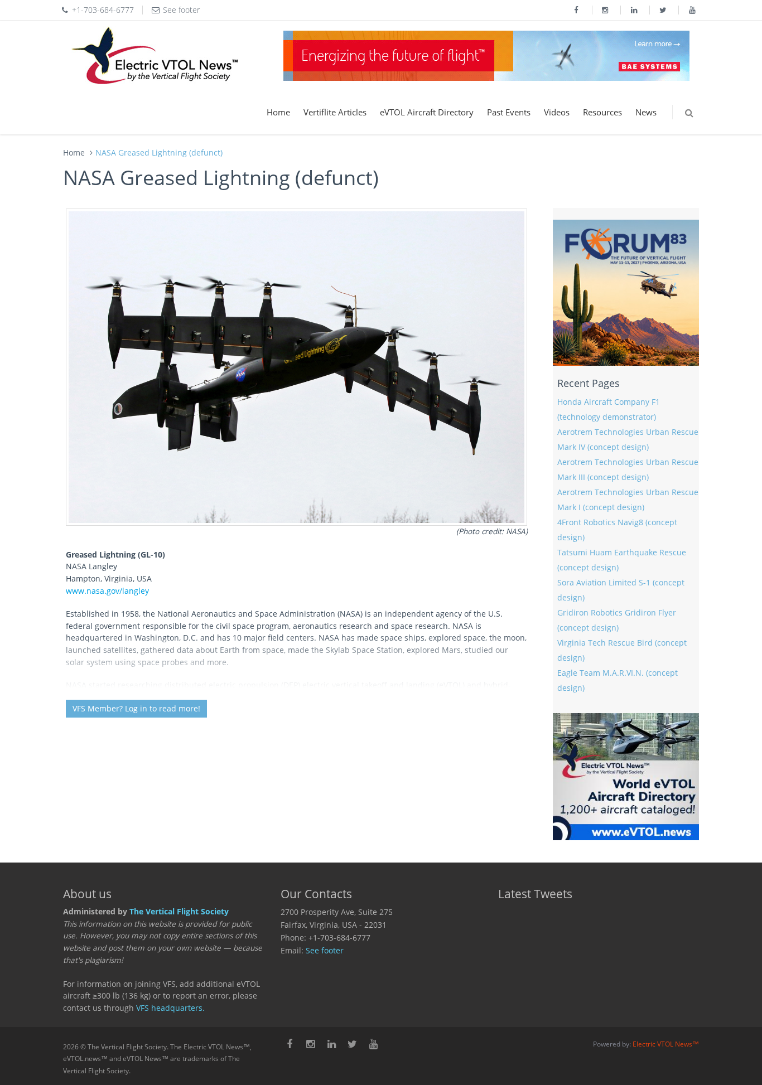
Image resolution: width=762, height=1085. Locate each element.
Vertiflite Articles (334, 112)
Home (278, 112)
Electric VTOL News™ (666, 1044)
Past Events (508, 112)
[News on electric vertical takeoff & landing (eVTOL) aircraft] (155, 55)
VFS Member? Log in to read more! (136, 708)
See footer (325, 951)
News (646, 112)
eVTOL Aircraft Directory (427, 112)
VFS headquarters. (170, 1008)
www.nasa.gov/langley (107, 591)
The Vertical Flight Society (179, 912)
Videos (557, 112)
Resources (602, 112)
